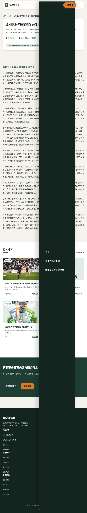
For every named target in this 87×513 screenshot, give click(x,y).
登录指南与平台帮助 (54, 269)
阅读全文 (35, 294)
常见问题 (6, 457)
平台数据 (6, 480)
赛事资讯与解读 (52, 260)
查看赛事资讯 (11, 386)
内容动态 (6, 494)
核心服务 (6, 485)
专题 (9, 16)
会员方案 (6, 472)
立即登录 (69, 5)
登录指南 (27, 386)
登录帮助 (6, 467)
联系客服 (6, 462)
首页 (47, 252)
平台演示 (6, 450)
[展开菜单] (80, 5)
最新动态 (6, 445)
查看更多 (79, 252)
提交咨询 (6, 489)
